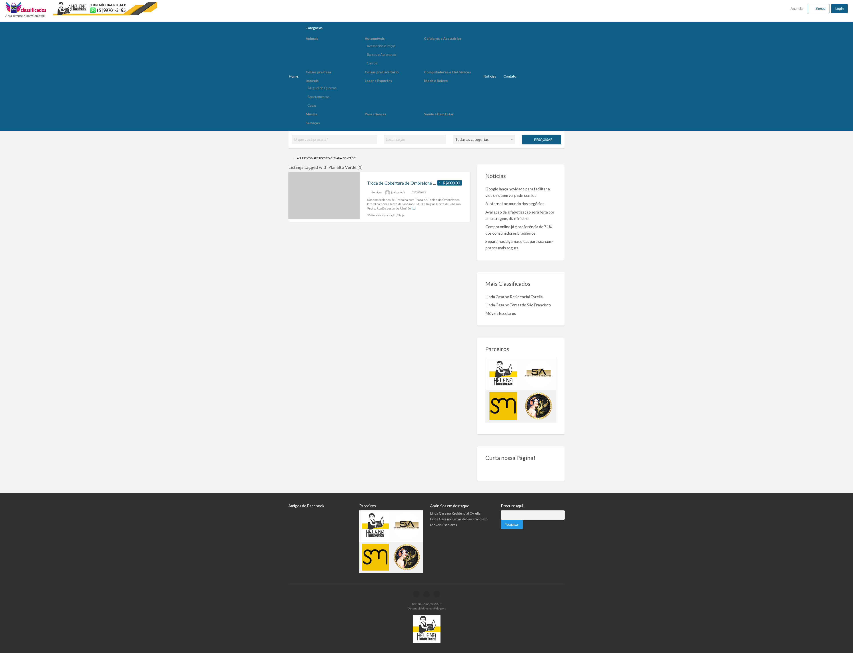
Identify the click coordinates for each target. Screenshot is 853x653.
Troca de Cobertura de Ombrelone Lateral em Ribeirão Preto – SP (429, 183)
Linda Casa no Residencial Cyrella (514, 296)
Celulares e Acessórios (443, 38)
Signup (820, 8)
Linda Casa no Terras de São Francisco (518, 304)
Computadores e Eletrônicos (447, 72)
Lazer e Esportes (378, 81)
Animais (312, 38)
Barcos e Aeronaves (382, 54)
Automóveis (375, 38)
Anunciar (797, 8)
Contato (510, 76)
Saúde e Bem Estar (439, 114)
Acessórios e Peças (381, 46)
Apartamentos (318, 97)
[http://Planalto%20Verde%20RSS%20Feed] (364, 167)
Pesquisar (542, 140)
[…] (414, 208)
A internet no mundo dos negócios (514, 203)
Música (311, 114)
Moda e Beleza (436, 81)
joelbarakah (398, 192)
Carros (372, 63)
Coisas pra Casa (318, 72)
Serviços (313, 123)
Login (839, 8)
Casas (312, 105)
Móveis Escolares (500, 313)
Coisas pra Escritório (382, 72)
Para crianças (375, 114)
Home (293, 76)
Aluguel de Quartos (322, 88)
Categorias (314, 28)
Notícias (489, 76)
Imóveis (312, 81)
